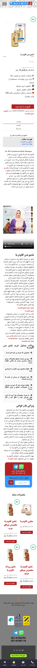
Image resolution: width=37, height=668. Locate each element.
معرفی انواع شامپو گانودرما (26, 308)
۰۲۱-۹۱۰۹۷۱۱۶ (18, 473)
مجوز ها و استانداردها (18, 656)
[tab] (18, 122)
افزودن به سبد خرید (22, 107)
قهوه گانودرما (15, 173)
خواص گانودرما (12, 459)
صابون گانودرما (29, 311)
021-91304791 (18, 638)
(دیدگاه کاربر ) (31, 61)
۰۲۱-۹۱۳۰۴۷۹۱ (18, 471)
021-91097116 (18, 641)
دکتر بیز (6, 168)
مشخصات (18, 125)
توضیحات (18, 122)
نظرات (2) (18, 129)
